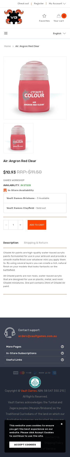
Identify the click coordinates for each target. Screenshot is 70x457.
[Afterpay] (41, 372)
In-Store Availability (21, 190)
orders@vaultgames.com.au (37, 336)
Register (39, 3)
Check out (23, 3)
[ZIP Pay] (48, 372)
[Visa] (16, 372)
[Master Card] (22, 372)
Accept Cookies (25, 444)
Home (7, 46)
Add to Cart (37, 224)
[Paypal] (35, 372)
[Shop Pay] (29, 372)
